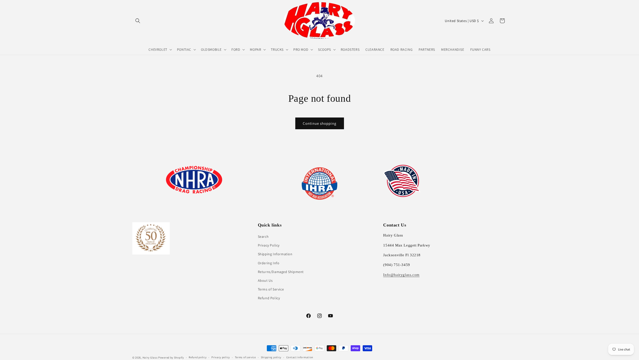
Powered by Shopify (171, 357)
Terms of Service (271, 289)
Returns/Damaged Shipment (281, 272)
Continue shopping (319, 123)
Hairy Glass (150, 357)
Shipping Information (275, 254)
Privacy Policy (269, 245)
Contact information (299, 357)
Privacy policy (220, 357)
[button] (137, 20)
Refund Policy (269, 298)
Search (263, 236)
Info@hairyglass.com (401, 275)
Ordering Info (269, 263)
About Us (265, 280)
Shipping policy (271, 357)
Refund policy (197, 357)
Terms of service (245, 357)
